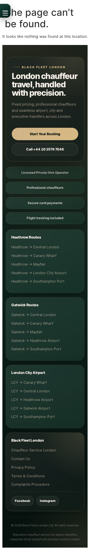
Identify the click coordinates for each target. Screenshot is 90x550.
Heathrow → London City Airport (38, 273)
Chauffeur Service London (33, 450)
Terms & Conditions (28, 476)
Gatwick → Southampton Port (36, 349)
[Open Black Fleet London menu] (5, 11)
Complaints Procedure (30, 484)
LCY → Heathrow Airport (32, 399)
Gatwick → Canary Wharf (32, 323)
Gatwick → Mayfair (26, 332)
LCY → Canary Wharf (29, 382)
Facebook (22, 501)
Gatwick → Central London (33, 314)
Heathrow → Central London (35, 247)
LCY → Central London (30, 391)
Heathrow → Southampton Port (37, 281)
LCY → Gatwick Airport (30, 408)
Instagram (47, 501)
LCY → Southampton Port (33, 416)
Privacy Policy (23, 467)
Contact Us (20, 458)
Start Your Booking (45, 134)
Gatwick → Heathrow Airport (35, 340)
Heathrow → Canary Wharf (33, 255)
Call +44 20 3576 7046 (45, 149)
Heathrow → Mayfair (28, 264)
